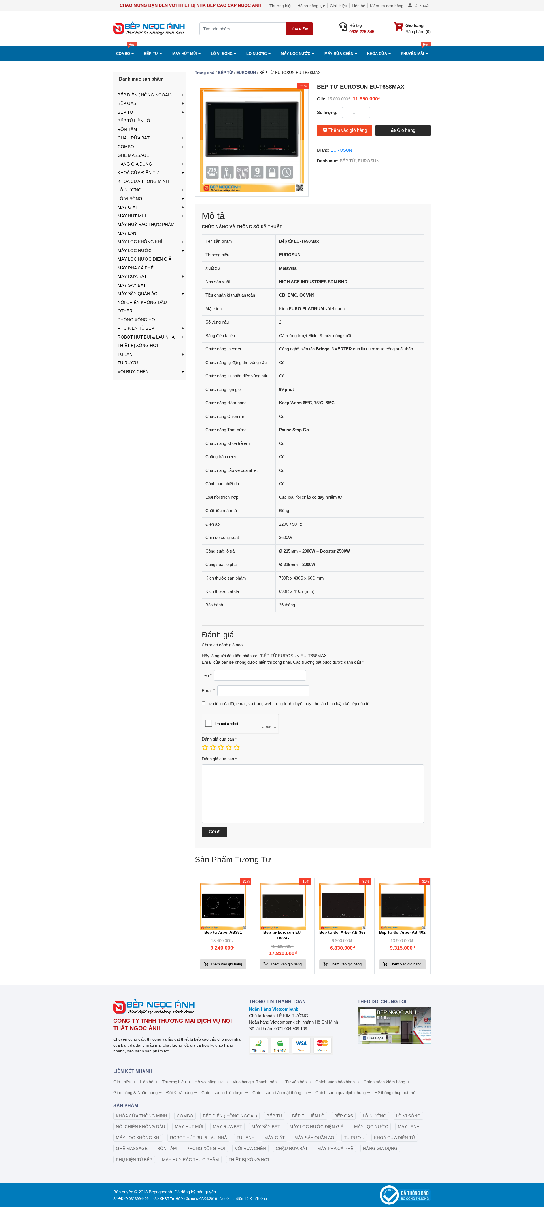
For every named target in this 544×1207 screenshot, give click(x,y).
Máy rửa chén (338, 54)
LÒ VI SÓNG (130, 198)
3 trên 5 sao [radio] (220, 747)
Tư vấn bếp (296, 1081)
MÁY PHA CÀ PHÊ (136, 267)
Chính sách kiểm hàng (384, 1081)
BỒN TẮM (127, 129)
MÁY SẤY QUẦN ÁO (138, 293)
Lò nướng (256, 54)
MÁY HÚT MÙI (184, 54)
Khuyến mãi (412, 54)
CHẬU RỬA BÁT (134, 138)
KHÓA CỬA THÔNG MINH (143, 181)
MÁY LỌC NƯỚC (295, 54)
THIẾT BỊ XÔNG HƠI (138, 345)
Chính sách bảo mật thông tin (279, 1092)
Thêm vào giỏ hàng (347, 130)
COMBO (123, 54)
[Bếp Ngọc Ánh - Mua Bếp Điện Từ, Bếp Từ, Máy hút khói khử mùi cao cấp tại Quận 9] (149, 28)
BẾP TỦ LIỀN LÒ (134, 120)
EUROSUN (246, 72)
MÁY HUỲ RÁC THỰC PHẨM (146, 224)
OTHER (125, 310)
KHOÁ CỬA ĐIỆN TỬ (138, 172)
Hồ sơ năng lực (311, 5)
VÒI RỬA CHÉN (133, 371)
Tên (207, 675)
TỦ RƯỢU (128, 362)
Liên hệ (358, 5)
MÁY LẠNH (128, 233)
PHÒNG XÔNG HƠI (137, 319)
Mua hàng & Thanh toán (254, 1081)
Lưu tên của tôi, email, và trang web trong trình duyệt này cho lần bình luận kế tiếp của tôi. (289, 703)
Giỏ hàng (406, 130)
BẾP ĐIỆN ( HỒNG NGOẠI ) (145, 94)
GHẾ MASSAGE (133, 155)
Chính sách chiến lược (222, 1092)
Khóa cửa (377, 54)
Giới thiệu (338, 5)
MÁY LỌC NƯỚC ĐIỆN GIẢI (145, 259)
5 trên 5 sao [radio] (236, 747)
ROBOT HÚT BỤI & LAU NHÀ (146, 337)
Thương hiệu (281, 5)
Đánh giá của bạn (219, 739)
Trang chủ (204, 72)
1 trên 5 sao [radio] (204, 747)
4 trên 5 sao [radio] (228, 747)
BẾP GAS (127, 103)
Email (208, 690)
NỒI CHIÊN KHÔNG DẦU (142, 302)
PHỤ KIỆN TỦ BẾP (136, 328)
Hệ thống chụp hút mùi (395, 1092)
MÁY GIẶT (128, 207)
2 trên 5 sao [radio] (212, 747)
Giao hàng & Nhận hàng (135, 1092)
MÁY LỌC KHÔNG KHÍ (140, 241)
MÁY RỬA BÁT (132, 276)
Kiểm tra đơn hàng (386, 5)
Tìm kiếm (299, 29)
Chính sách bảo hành (335, 1081)
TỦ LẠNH (127, 354)
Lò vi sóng (222, 54)
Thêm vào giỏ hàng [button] (225, 964)
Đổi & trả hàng (179, 1092)
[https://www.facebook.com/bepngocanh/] (394, 1025)
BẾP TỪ (125, 112)
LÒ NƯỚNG (129, 189)
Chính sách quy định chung (340, 1092)
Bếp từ (151, 54)
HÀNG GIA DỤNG (135, 164)
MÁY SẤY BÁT (132, 285)
